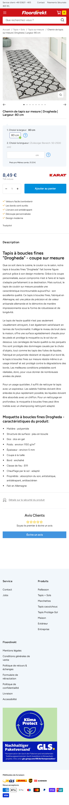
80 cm (15, 135)
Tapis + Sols (19, 29)
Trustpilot (7, 225)
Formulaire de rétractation (10, 676)
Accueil (6, 29)
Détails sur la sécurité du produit (27, 499)
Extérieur (43, 623)
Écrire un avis (34, 534)
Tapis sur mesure (36, 29)
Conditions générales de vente (16, 658)
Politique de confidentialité (11, 686)
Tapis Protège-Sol (48, 612)
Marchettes (44, 600)
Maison (42, 617)
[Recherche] (34, 20)
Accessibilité (10, 699)
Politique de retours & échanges (15, 667)
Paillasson (43, 589)
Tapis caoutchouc (48, 606)
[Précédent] (4, 104)
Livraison (8, 693)
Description (11, 242)
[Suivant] (64, 104)
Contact (41, 2)
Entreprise (43, 629)
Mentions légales (12, 650)
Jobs (5, 595)
